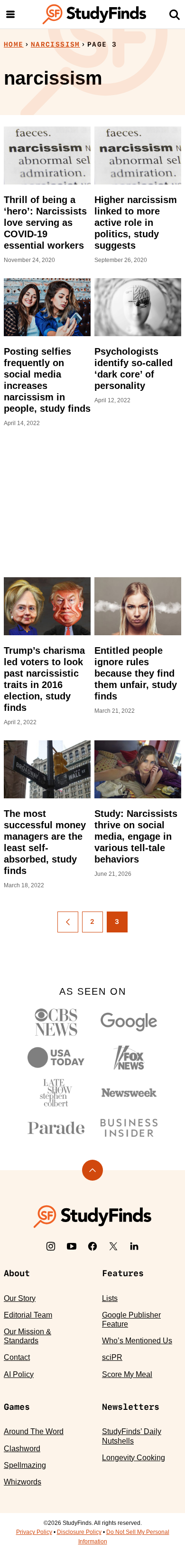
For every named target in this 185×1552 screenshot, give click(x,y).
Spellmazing (25, 1465)
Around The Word (34, 1431)
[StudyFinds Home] (94, 14)
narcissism (55, 44)
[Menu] (10, 14)
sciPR (112, 1357)
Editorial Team (28, 1315)
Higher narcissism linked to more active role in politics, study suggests (135, 222)
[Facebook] (92, 1246)
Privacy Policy (34, 1532)
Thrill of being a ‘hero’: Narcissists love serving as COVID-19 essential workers (45, 222)
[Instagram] (50, 1246)
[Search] (174, 14)
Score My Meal (127, 1374)
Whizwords (22, 1482)
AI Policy (19, 1374)
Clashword (22, 1449)
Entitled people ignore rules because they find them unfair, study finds (135, 673)
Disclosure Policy (79, 1532)
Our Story (20, 1298)
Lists (110, 1298)
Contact (17, 1357)
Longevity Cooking (133, 1458)
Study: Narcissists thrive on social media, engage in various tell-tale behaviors (135, 836)
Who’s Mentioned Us (137, 1341)
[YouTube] (71, 1246)
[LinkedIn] (134, 1246)
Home (14, 44)
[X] (113, 1246)
